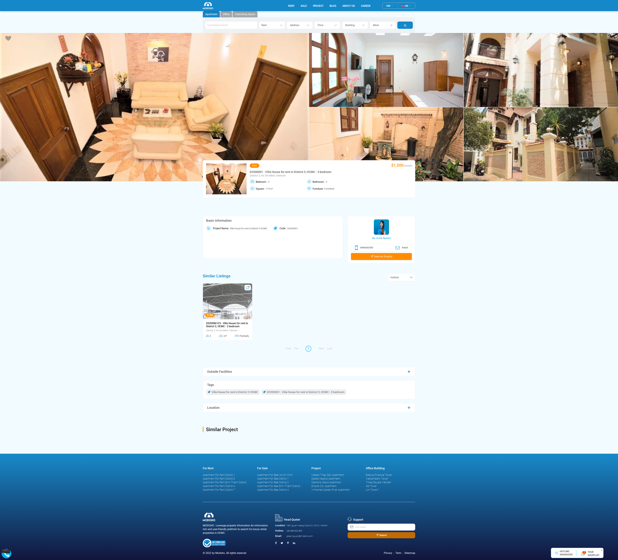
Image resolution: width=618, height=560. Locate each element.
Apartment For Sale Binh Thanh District (278, 486)
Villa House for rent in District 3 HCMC (234, 392)
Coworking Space (245, 14)
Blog (333, 5)
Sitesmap (409, 553)
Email (405, 247)
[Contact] (6, 550)
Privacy (388, 553)
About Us (348, 5)
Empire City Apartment (323, 486)
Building (350, 25)
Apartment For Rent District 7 (219, 489)
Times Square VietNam (378, 482)
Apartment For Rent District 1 (219, 475)
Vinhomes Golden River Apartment (330, 489)
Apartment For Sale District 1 (273, 478)
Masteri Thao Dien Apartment (327, 475)
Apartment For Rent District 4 (219, 486)
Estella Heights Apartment (325, 478)
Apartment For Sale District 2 (273, 482)
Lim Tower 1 (372, 489)
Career (365, 5)
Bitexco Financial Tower (379, 475)
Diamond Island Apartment (326, 482)
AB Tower (371, 486)
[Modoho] (208, 5)
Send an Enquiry (382, 256)
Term (398, 553)
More (376, 25)
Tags (210, 385)
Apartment (211, 14)
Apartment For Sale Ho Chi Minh (275, 475)
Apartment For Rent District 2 (219, 478)
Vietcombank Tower (377, 478)
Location (213, 408)
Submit (383, 535)
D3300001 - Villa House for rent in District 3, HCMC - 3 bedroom (305, 392)
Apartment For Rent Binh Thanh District (224, 482)
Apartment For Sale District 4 (273, 489)
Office (226, 14)
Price (320, 25)
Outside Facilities (219, 372)
